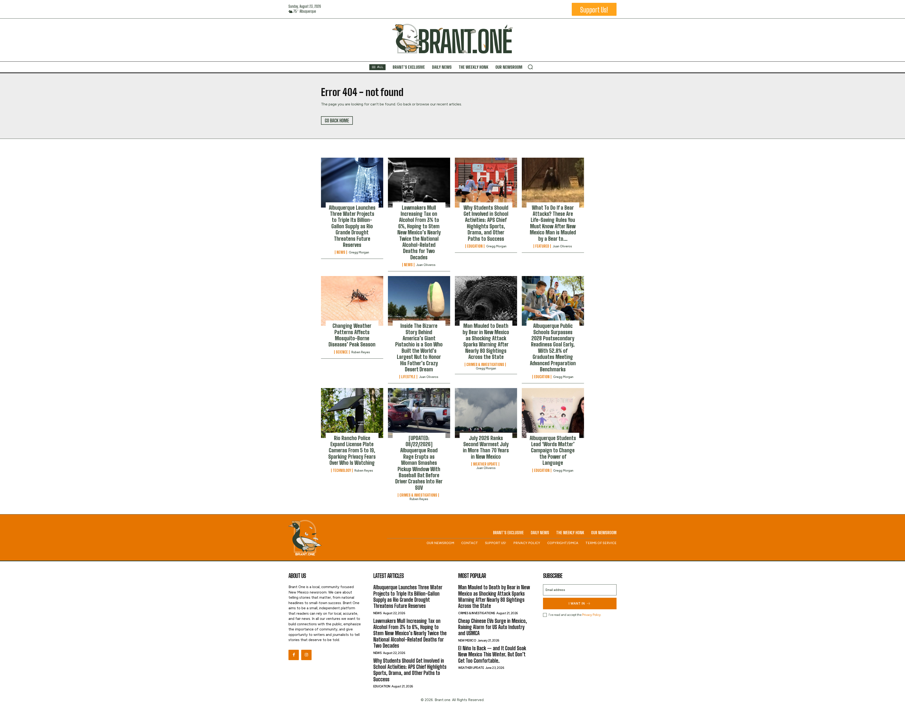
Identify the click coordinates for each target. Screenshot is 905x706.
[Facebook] (293, 655)
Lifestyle (408, 377)
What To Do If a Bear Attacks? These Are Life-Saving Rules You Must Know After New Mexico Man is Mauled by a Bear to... (553, 223)
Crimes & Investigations (485, 364)
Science (342, 352)
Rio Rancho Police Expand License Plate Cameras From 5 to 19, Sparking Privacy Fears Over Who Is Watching (352, 450)
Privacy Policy (591, 615)
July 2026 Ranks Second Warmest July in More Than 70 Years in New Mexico (486, 447)
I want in (577, 603)
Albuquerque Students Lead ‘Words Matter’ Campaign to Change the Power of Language (553, 450)
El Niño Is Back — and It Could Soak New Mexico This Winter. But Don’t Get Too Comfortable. (492, 654)
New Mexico (467, 640)
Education (475, 246)
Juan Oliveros (426, 265)
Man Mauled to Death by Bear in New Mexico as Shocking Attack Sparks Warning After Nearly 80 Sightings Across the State (486, 341)
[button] (530, 66)
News (341, 252)
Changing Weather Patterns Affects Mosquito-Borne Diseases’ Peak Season (352, 335)
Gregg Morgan (359, 252)
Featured (542, 246)
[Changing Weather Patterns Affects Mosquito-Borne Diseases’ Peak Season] (352, 301)
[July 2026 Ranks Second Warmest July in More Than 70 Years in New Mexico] (486, 413)
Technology (342, 470)
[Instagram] (306, 655)
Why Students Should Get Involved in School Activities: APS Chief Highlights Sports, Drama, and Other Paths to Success (486, 223)
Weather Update (485, 464)
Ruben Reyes (360, 352)
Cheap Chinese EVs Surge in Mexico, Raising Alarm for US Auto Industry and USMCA (492, 627)
